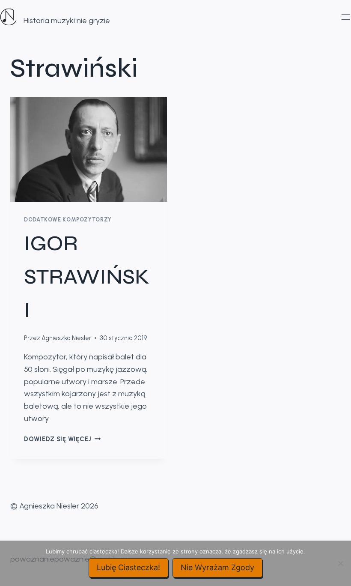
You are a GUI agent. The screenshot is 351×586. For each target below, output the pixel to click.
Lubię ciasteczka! (128, 567)
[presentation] (88, 149)
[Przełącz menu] (344, 17)
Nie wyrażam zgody (217, 567)
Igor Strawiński (86, 277)
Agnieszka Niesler (66, 338)
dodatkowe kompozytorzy (68, 219)
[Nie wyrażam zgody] (340, 563)
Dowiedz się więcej (62, 439)
